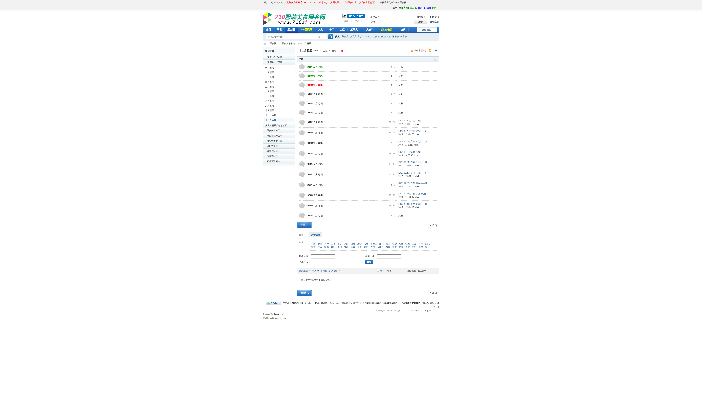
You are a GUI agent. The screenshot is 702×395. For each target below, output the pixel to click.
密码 (373, 21)
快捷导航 (426, 29)
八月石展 (269, 101)
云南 (346, 247)
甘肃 (359, 247)
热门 (319, 270)
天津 (326, 244)
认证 (342, 29)
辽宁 (359, 244)
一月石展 (269, 67)
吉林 (366, 244)
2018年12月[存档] (315, 132)
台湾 (407, 247)
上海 (333, 244)
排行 (331, 29)
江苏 (381, 244)
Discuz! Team (280, 318)
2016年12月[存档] (315, 112)
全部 (301, 234)
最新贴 (413, 7)
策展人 (354, 29)
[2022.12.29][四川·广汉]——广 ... (413, 173)
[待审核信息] (424, 7)
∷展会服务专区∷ (273, 130)
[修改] (435, 7)
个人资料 (369, 29)
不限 (313, 244)
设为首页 (268, 2)
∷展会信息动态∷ (273, 57)
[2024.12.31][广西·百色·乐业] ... (413, 193)
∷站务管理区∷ (272, 161)
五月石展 (269, 86)
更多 (336, 270)
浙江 (388, 244)
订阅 (434, 50)
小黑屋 (286, 303)
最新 (314, 270)
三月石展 (269, 77)
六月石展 (269, 91)
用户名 (373, 16)
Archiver (295, 303)
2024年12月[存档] (315, 195)
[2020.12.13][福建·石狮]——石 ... (413, 152)
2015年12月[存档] (315, 103)
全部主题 (303, 270)
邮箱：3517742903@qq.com (314, 303)
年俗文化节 (371, 36)
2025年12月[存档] (315, 205)
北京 (320, 244)
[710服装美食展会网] (295, 24)
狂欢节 (387, 36)
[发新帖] (304, 225)
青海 (366, 247)
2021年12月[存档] (315, 164)
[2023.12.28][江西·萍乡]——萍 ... (413, 183)
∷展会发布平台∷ (288, 43)
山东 (414, 244)
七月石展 (269, 96)
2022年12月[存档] (315, 174)
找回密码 (434, 16)
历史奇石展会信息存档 (276, 125)
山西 (353, 244)
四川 (333, 247)
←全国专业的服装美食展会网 (392, 2)
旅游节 (395, 36)
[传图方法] (404, 7)
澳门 (421, 247)
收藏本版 (420, 50)
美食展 (345, 36)
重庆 (339, 244)
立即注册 (434, 21)
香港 (414, 247)
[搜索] (330, 37)
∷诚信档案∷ (271, 146)
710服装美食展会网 (264, 43)
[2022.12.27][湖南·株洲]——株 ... (413, 162)
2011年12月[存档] (315, 67)
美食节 (403, 36)
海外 (427, 247)
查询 (403, 29)
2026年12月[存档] (315, 215)
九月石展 (269, 105)
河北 (346, 244)
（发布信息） (387, 29)
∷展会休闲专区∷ (273, 141)
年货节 (361, 36)
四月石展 (269, 82)
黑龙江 (373, 244)
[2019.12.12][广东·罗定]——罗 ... (413, 141)
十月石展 (269, 110)
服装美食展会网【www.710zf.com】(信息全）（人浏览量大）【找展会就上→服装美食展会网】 (330, 2)
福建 (401, 244)
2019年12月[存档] (315, 143)
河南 (421, 244)
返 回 (434, 225)
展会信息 (315, 234)
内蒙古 (380, 247)
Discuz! (277, 314)
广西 (372, 247)
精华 (330, 270)
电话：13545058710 (339, 303)
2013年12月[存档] (315, 85)
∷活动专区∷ (271, 156)
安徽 (394, 244)
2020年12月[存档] (315, 153)
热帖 (325, 270)
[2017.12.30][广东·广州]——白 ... (413, 120)
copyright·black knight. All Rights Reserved (380, 303)
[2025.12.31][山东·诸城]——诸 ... (413, 204)
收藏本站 (278, 2)
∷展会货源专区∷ (273, 135)
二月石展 (269, 72)
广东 (320, 247)
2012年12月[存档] (315, 76)
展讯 (279, 29)
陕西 (353, 247)
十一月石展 (270, 115)
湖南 (313, 247)
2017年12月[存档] (315, 122)
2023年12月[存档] (315, 185)
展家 (395, 7)
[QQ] (273, 303)
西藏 (388, 247)
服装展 (353, 36)
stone (417, 124)
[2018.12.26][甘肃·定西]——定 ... (413, 131)
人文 (320, 29)
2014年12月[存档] (315, 94)
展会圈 (291, 29)
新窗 (382, 270)
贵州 (339, 247)
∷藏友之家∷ (271, 151)
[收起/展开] (435, 59)
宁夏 (394, 247)
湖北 (427, 244)
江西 (407, 244)
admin (417, 165)
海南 (326, 247)
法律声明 (354, 303)
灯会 (380, 36)
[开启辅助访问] (391, 7)
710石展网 (306, 29)
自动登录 (421, 16)
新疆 (401, 247)
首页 (268, 29)
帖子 (320, 37)
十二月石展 (305, 43)
